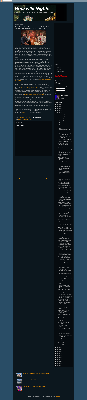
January (60, 344)
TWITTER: (57, 79)
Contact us (59, 69)
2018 (58, 353)
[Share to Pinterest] (40, 117)
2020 (58, 349)
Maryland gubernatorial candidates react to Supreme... (63, 319)
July (59, 124)
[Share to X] (38, 117)
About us (59, 67)
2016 (58, 357)
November (60, 116)
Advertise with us (60, 71)
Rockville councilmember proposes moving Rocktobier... (63, 311)
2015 (58, 359)
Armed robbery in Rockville (64, 276)
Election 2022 (21, 119)
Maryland (27, 119)
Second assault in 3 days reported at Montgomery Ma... (63, 172)
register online (25, 112)
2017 (58, 355)
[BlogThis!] (37, 117)
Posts (58, 88)
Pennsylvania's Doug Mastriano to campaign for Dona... (64, 179)
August (59, 122)
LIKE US (57, 82)
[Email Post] (33, 117)
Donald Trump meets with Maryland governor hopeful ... (64, 270)
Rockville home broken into (64, 185)
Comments (59, 90)
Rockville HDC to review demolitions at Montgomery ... (64, 216)
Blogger (58, 396)
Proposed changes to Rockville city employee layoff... (63, 307)
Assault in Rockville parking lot (65, 141)
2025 (58, 106)
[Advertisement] (33, 167)
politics (31, 119)
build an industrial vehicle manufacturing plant (34, 94)
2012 (58, 365)
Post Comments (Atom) (26, 182)
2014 (58, 361)
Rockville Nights (32, 8)
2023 (58, 110)
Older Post (49, 179)
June (59, 126)
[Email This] (36, 117)
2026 (58, 104)
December (60, 114)
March (59, 340)
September (60, 120)
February (60, 342)
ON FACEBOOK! (59, 83)
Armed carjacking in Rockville (64, 139)
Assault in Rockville (62, 176)
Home (34, 179)
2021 (58, 347)
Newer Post (18, 179)
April (59, 338)
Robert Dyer (65, 95)
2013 (58, 363)
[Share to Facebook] (39, 117)
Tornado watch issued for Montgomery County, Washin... (63, 144)
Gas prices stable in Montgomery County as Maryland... (63, 158)
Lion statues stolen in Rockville (30, 379)
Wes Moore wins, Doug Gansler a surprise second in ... (65, 224)
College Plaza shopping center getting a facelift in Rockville (36, 373)
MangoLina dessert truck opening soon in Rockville (34, 386)
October (60, 118)
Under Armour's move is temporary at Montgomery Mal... (64, 286)
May (59, 128)
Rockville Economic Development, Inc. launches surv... (64, 282)
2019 (58, 351)
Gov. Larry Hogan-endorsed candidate (30, 87)
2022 (58, 112)
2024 (58, 108)
